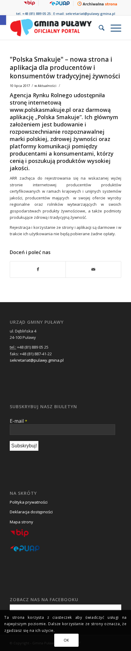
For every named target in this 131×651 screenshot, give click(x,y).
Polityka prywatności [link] (29, 502)
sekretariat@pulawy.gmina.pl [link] (90, 13)
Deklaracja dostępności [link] (31, 512)
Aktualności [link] (47, 86)
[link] (3, 20)
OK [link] (66, 640)
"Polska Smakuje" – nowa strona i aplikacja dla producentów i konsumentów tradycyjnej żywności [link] (65, 67)
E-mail (18, 421)
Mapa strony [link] (21, 522)
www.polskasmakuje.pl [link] (40, 109)
